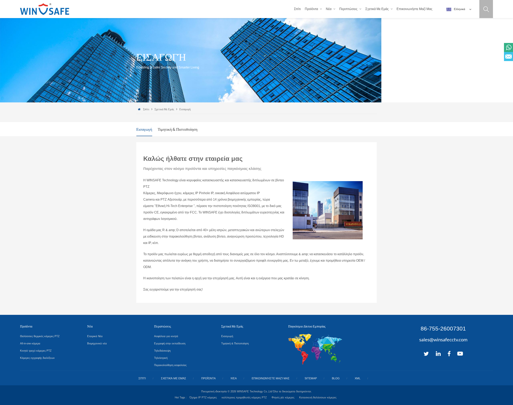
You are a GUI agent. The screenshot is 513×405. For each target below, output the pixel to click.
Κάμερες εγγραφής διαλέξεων (37, 357)
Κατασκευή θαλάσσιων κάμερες (317, 397)
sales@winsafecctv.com (443, 339)
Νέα (328, 9)
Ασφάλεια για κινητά (166, 336)
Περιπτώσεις (348, 9)
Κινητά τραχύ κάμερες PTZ (36, 350)
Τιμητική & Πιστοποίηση (177, 129)
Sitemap (311, 378)
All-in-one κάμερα (30, 343)
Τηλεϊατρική (161, 357)
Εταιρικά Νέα (95, 336)
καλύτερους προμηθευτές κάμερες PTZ (244, 397)
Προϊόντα (311, 9)
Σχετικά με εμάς (377, 9)
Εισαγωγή (185, 109)
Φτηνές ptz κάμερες (283, 397)
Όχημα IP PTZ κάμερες (203, 397)
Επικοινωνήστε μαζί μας (414, 9)
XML (358, 378)
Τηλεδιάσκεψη (162, 350)
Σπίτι (297, 9)
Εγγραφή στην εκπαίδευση (169, 343)
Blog (336, 378)
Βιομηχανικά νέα (97, 343)
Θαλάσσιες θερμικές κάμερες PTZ (40, 336)
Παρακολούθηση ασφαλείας (170, 365)
